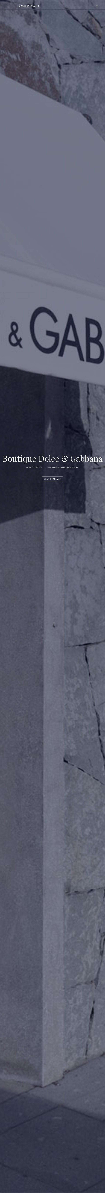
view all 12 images (52, 479)
